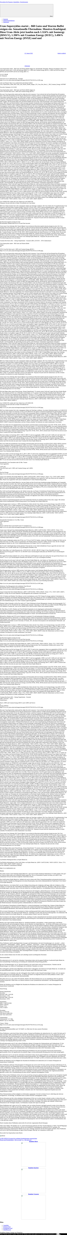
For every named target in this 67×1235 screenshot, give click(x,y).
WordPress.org (7, 1229)
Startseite (5, 19)
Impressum (6, 22)
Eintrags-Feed (6, 1226)
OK (58, 1234)
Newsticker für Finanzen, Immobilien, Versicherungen (14, 2)
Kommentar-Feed (7, 1228)
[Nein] (60, 1234)
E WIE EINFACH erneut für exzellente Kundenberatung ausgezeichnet (18, 1138)
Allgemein (27, 66)
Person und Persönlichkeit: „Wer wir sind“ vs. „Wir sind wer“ (16, 1140)
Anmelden (6, 1225)
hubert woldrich (62, 53)
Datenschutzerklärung (9, 20)
